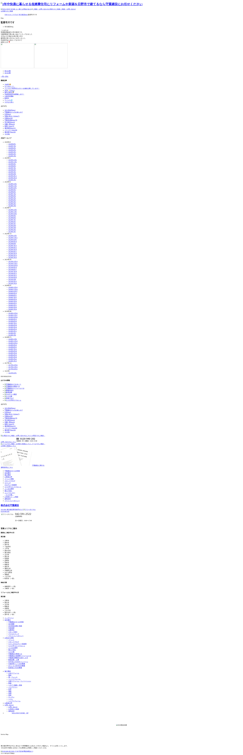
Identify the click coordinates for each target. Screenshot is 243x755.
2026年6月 (12, 148)
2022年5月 (12, 249)
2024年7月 (12, 194)
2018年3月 (12, 357)
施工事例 (8, 475)
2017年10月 (12, 369)
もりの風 (11, 652)
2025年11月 (12, 162)
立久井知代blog (10, 110)
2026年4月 (12, 150)
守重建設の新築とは (15, 654)
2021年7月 (12, 271)
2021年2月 (12, 281)
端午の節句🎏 (9, 92)
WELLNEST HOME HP (20, 713)
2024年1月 (12, 206)
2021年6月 (12, 273)
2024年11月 (12, 186)
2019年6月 (12, 325)
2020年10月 (12, 291)
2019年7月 (12, 323)
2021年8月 (12, 269)
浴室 (9, 695)
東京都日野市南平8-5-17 (12, 509)
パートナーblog (11, 130)
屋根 (9, 691)
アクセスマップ (13, 634)
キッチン (11, 697)
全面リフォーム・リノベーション (19, 681)
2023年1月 (12, 231)
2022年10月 (12, 239)
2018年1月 (12, 361)
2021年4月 (12, 277)
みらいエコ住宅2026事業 (16, 666)
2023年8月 (12, 218)
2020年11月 (12, 289)
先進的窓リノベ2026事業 (16, 664)
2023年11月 (12, 212)
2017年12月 (12, 365)
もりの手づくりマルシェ (13, 487)
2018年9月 (12, 345)
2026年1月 (12, 156)
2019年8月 (12, 321)
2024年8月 (12, 192)
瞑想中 (7, 98)
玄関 (9, 693)
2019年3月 (12, 331)
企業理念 (11, 630)
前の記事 (8, 71)
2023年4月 (12, 226)
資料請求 (8, 499)
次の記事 (8, 73)
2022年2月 (12, 255)
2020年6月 (12, 299)
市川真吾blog (10, 122)
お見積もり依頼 (13, 709)
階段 (9, 675)
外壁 (9, 689)
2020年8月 (12, 295)
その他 (7, 134)
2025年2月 (12, 178)
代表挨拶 (11, 628)
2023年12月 (12, 210)
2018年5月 (12, 353)
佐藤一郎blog (10, 124)
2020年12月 (12, 287)
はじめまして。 (10, 86)
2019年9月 (12, 319)
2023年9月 (12, 216)
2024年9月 (12, 190)
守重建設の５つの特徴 (12, 471)
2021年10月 (12, 265)
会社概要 (11, 624)
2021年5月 (12, 275)
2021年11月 (12, 263)
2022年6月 (12, 247)
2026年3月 (12, 152)
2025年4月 (12, 174)
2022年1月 (12, 257)
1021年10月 (12, 373)
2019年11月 (12, 315)
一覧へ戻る (4, 76)
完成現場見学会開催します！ (14, 94)
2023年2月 (12, 229)
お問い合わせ (12, 707)
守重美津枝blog (11, 120)
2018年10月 (12, 343)
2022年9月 (12, 241)
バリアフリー (12, 687)
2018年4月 (12, 355)
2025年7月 (12, 168)
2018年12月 (12, 339)
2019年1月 (12, 335)
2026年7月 (12, 146)
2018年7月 (12, 349)
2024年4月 (12, 200)
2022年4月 (12, 251)
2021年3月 (12, 279)
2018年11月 (12, 341)
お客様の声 (8, 477)
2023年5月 (12, 224)
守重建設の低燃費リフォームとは (19, 656)
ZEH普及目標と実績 (15, 626)
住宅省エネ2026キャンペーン (18, 662)
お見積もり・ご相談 (11, 497)
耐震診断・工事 (13, 660)
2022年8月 (12, 243)
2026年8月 (12, 144)
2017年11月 (12, 367)
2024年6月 (12, 196)
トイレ (10, 699)
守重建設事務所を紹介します (18, 658)
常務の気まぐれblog (12, 116)
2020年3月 (12, 305)
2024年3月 (12, 202)
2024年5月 (12, 198)
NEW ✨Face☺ (10, 90)
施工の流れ (8, 491)
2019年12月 (12, 313)
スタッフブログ (10, 481)
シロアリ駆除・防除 (15, 685)
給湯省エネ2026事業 (15, 668)
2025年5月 (12, 172)
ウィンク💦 (9, 100)
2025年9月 (12, 164)
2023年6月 (12, 222)
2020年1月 (12, 309)
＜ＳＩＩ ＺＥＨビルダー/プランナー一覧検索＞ (121, 729)
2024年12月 (12, 184)
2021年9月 (12, 267)
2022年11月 (12, 237)
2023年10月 (12, 214)
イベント (11, 640)
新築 (9, 683)
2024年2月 (12, 204)
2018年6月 (12, 351)
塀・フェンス (12, 677)
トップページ (9, 618)
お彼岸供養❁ (9, 96)
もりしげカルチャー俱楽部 (17, 644)
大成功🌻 (8, 84)
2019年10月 (12, 317)
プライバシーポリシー (12, 501)
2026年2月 (12, 154)
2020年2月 (12, 307)
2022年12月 (12, 235)
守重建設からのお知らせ (14, 112)
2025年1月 (12, 180)
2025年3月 (12, 176)
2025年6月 (12, 170)
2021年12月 (12, 261)
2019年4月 (12, 329)
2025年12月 (12, 160)
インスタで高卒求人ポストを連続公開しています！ (22, 88)
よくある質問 (9, 489)
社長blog (8, 114)
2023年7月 (12, 220)
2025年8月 (12, 166)
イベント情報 (9, 479)
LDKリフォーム (13, 673)
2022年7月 (12, 245)
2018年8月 (12, 347)
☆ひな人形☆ (9, 102)
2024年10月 (12, 188)
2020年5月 (12, 301)
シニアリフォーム (14, 701)
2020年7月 (12, 297)
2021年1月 (12, 283)
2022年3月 (12, 253)
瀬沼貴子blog (10, 132)
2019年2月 (12, 333)
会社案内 (8, 473)
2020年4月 (12, 303)
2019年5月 (12, 327)
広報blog (9, 118)
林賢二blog (9, 126)
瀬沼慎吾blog (10, 128)
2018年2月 (12, 359)
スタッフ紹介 (12, 632)
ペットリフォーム (14, 679)
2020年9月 (12, 293)
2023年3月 (12, 228)
